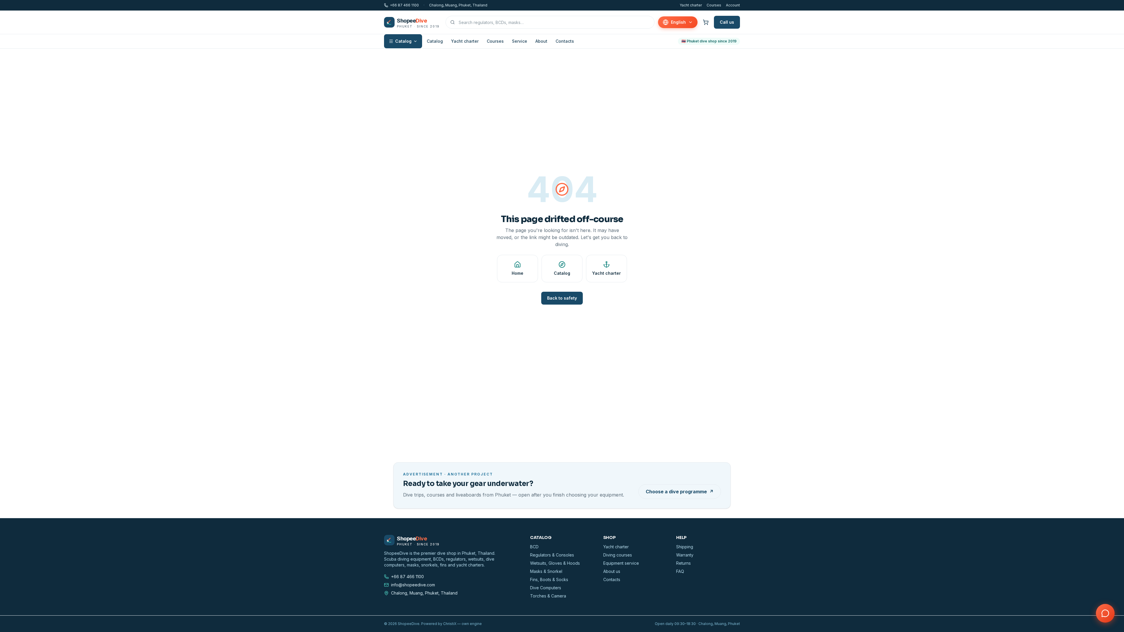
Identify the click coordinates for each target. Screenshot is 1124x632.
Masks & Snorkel (546, 571)
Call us (727, 22)
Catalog (403, 41)
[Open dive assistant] (1105, 613)
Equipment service (621, 563)
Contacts (565, 41)
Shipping (684, 546)
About (541, 41)
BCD (534, 546)
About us (611, 571)
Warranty (684, 554)
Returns (683, 563)
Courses (714, 5)
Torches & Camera (548, 595)
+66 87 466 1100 (404, 5)
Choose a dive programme (680, 491)
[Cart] (706, 22)
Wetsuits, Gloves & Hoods (555, 563)
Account (733, 5)
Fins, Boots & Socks (549, 579)
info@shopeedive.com (413, 584)
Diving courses (617, 554)
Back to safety (562, 298)
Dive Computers (545, 587)
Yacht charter (691, 5)
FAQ (680, 571)
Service (519, 41)
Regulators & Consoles (552, 554)
